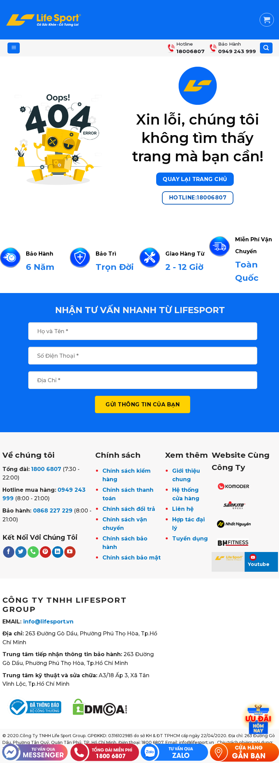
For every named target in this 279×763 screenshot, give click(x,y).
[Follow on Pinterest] (45, 552)
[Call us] (33, 552)
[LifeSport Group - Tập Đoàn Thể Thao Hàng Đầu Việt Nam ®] (43, 20)
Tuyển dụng (190, 538)
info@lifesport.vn (48, 621)
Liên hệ (183, 509)
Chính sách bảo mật (131, 557)
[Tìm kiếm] (266, 48)
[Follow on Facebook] (8, 552)
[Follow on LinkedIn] (57, 552)
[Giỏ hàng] (267, 20)
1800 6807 (46, 469)
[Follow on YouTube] (70, 552)
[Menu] (13, 48)
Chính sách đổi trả (128, 509)
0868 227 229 (52, 510)
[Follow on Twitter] (21, 552)
